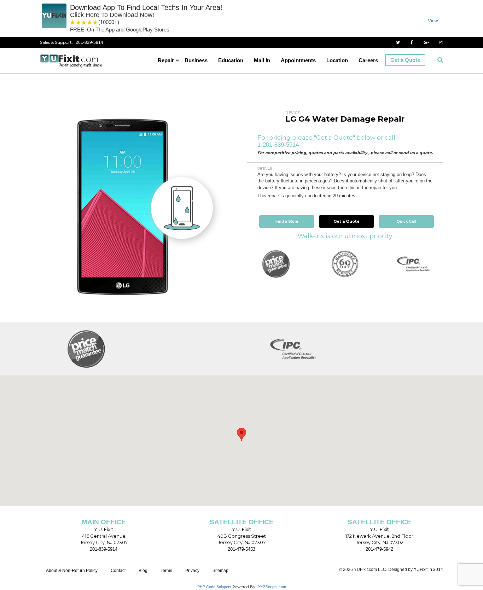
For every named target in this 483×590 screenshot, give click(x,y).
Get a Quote (405, 60)
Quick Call (406, 221)
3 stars (84, 22)
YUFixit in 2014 (428, 569)
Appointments (298, 60)
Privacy (192, 570)
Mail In (262, 60)
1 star (73, 22)
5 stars (95, 22)
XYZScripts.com (272, 587)
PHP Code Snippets (214, 587)
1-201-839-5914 (278, 144)
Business (196, 60)
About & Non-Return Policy (72, 570)
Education (230, 60)
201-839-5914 (89, 42)
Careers (368, 60)
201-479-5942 (379, 549)
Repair (166, 60)
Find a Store (286, 221)
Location (337, 60)
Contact (118, 570)
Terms (166, 570)
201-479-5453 (241, 549)
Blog (143, 570)
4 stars (90, 22)
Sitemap (220, 570)
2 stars (78, 22)
